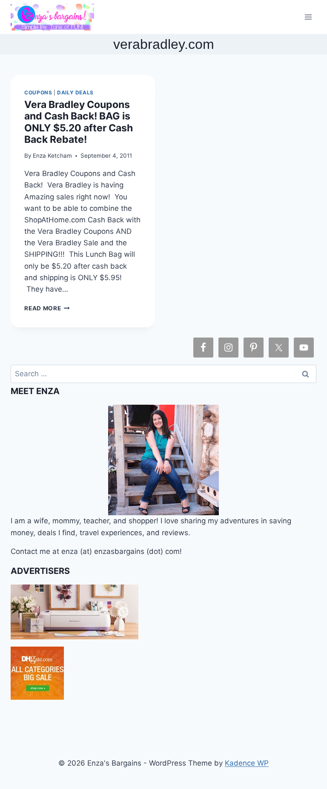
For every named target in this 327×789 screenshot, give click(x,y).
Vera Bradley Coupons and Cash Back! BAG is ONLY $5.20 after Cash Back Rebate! (78, 122)
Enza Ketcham (52, 155)
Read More (47, 308)
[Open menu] (308, 16)
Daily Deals (75, 92)
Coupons (38, 92)
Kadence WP (247, 763)
